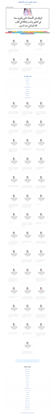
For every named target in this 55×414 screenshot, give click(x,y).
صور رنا (27, 396)
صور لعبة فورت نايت (27, 97)
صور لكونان (27, 91)
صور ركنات (27, 392)
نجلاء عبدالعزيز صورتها (36, 32)
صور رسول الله (27, 400)
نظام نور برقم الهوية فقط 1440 (25, 32)
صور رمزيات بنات (27, 390)
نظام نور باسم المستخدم (26, 31)
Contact (24, 412)
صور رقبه (27, 394)
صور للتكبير (27, 82)
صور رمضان (27, 373)
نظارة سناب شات (14, 31)
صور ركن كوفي (27, 398)
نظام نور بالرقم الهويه (47, 32)
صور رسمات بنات (27, 404)
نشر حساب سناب (10, 31)
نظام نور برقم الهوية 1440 (20, 31)
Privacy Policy (28, 412)
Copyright (32, 412)
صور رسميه (27, 377)
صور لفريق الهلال (27, 93)
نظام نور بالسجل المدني (41, 32)
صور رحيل (27, 379)
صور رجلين (27, 381)
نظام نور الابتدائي (45, 31)
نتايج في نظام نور (31, 32)
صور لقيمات (27, 89)
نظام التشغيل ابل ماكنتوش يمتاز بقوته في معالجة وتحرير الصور (36, 31)
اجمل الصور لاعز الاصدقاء (27, 2)
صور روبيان (27, 383)
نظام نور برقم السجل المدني (8, 32)
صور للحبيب (27, 78)
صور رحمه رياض (27, 375)
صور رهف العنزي (27, 371)
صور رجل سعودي (27, 369)
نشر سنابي (13, 32)
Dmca (22, 412)
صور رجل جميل (27, 402)
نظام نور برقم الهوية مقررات (18, 32)
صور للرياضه (27, 80)
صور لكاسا (27, 95)
